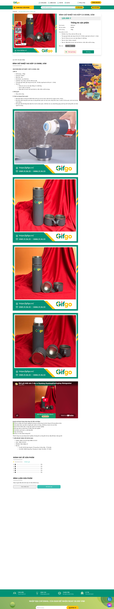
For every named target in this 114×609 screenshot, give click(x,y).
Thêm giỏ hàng (71, 51)
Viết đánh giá (49, 486)
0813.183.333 (96, 2)
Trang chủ (15, 11)
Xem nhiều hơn (25, 486)
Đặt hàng (88, 51)
